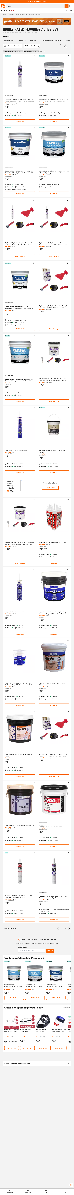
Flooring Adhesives (35, 14)
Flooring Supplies (21, 14)
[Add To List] (33, 55)
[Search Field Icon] (66, 6)
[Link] (20, 89)
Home (5, 14)
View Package (20, 256)
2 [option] (65, 928)
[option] (69, 928)
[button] (65, 46)
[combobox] (35, 6)
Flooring (11, 14)
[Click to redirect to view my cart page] (70, 6)
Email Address (22, 947)
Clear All (42, 51)
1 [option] (61, 928)
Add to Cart (20, 121)
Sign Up (50, 950)
